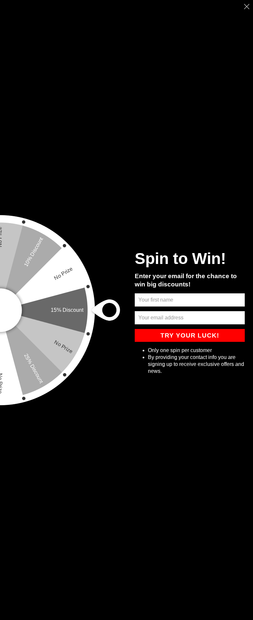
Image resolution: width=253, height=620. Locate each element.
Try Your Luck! (189, 335)
